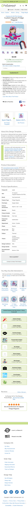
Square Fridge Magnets (8, 120)
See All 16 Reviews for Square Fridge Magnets (14, 407)
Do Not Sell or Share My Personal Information (13, 503)
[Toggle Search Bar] (23, 5)
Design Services (9, 483)
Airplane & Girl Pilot (21, 120)
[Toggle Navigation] (20, 5)
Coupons (5, 501)
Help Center (24, 9)
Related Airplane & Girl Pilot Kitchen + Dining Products (14, 311)
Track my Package (9, 469)
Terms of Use (12, 501)
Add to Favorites (8, 101)
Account (11, 9)
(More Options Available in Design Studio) (11, 65)
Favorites (17, 9)
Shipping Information (10, 464)
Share (23, 101)
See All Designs (8, 478)
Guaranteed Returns (10, 467)
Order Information (9, 462)
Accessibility (8, 505)
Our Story (7, 446)
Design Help (8, 480)
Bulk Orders (7, 485)
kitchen (8, 275)
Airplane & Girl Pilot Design (14, 16)
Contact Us (7, 453)
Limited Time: (14, 1)
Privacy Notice (20, 501)
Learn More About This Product (10, 96)
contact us (11, 156)
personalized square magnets (10, 167)
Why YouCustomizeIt (10, 448)
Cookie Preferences (18, 505)
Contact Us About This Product (14, 261)
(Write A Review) (21, 392)
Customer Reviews (9, 451)
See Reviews (17, 22)
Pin (24, 105)
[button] (26, 5)
